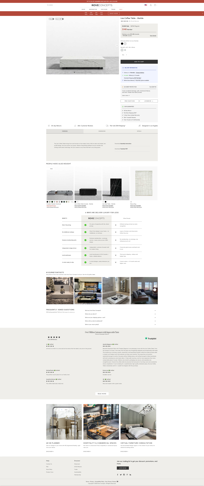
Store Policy (49, 469)
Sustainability (77, 472)
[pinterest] (127, 475)
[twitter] (121, 475)
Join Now (122, 468)
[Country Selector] (146, 5)
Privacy (92, 481)
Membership (77, 475)
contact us (72, 312)
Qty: (123, 55)
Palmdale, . (137, 72)
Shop (83, 9)
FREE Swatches (130, 101)
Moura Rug (133, 204)
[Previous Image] (48, 45)
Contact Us (49, 464)
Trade (113, 9)
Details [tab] (139, 131)
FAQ (47, 466)
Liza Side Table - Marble (108, 204)
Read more (102, 394)
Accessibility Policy (99, 481)
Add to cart (139, 61)
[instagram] (124, 475)
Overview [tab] (65, 131)
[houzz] (130, 475)
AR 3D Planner (78, 466)
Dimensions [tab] (102, 131)
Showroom (77, 464)
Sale (120, 9)
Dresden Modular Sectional (54, 204)
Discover (104, 9)
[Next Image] (117, 45)
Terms (87, 481)
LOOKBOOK (148, 101)
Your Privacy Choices (110, 481)
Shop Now (114, 13)
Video (50, 19)
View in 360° (59, 19)
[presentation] (49, 289)
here (94, 274)
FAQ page (64, 312)
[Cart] (155, 5)
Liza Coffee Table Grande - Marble (84, 204)
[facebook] (117, 475)
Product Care (49, 472)
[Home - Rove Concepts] (102, 5)
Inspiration (93, 9)
